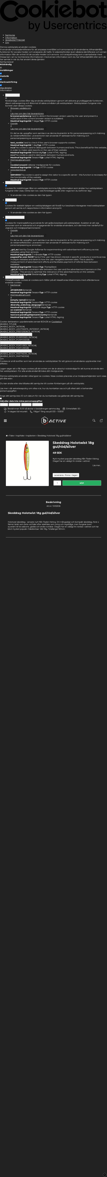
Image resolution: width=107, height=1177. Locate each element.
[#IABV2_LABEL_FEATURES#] (16, 342)
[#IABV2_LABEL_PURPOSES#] (16, 334)
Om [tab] (7, 42)
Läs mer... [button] (97, 465)
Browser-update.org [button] (20, 109)
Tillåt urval (15, 404)
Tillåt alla (37, 404)
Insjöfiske (20, 435)
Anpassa (26, 404)
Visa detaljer (6, 88)
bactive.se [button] (15, 286)
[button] (101, 420)
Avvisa (4, 404)
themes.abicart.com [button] (20, 161)
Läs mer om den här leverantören (27, 113)
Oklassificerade (14, 277)
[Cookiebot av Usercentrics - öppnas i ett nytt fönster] (53, 30)
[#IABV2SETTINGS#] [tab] (15, 40)
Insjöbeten (31, 435)
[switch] (1, 73)
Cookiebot (57, 321)
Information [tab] (11, 37)
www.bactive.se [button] (18, 171)
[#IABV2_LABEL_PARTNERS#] (16, 351)
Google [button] (14, 124)
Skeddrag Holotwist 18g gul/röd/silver (54, 435)
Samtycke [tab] (10, 35)
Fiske (11, 435)
